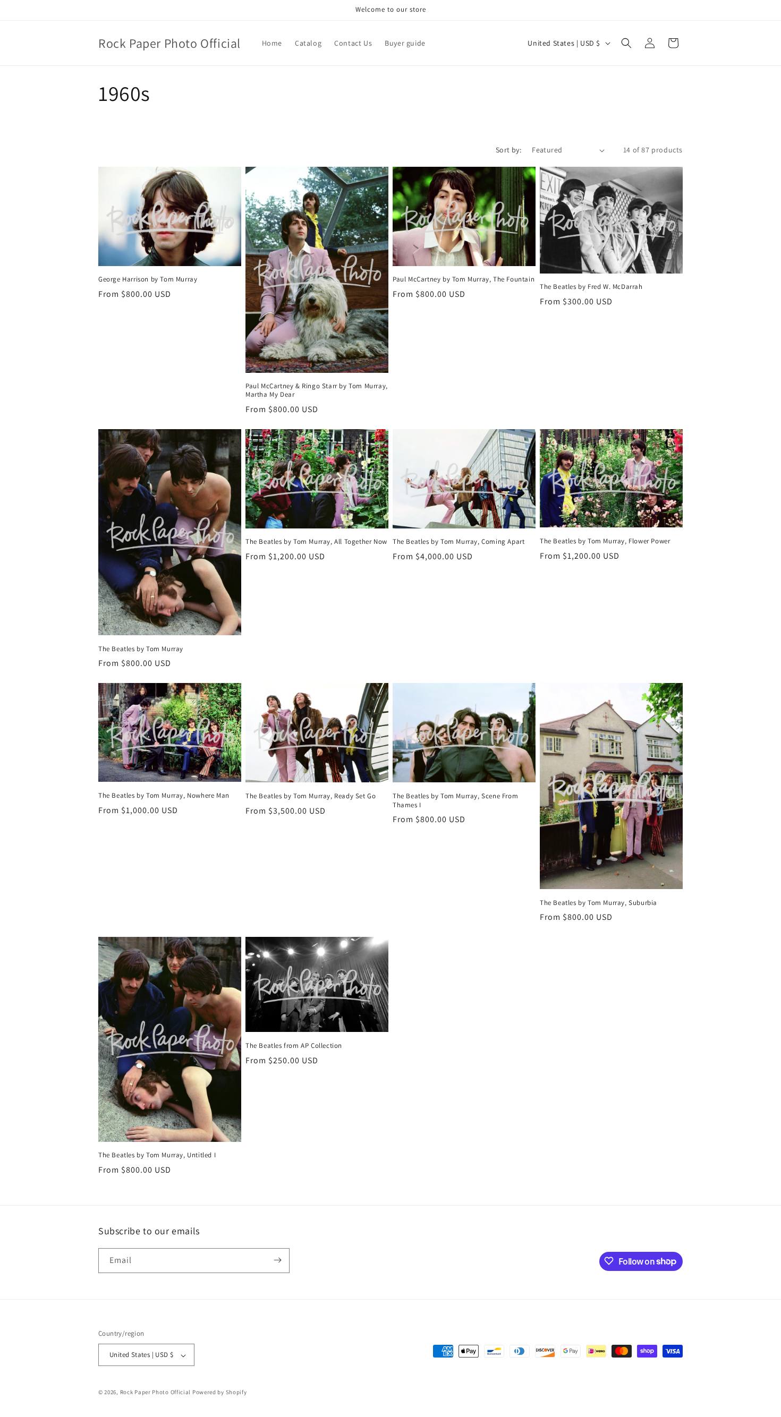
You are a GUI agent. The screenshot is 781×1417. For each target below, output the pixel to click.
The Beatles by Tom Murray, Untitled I (157, 1155)
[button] (626, 43)
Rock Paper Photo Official (156, 1392)
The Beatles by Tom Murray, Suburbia (598, 903)
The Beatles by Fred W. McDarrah (591, 287)
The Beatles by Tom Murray (140, 649)
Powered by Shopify (219, 1392)
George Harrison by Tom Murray (147, 279)
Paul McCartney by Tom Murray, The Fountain (463, 279)
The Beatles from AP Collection (293, 1046)
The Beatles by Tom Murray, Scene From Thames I (455, 800)
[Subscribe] (277, 1260)
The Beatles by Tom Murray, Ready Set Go (310, 796)
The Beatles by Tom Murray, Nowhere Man (164, 795)
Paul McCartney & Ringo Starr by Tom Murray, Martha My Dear (316, 390)
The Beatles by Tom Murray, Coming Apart (458, 541)
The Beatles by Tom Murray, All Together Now (316, 541)
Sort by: (508, 150)
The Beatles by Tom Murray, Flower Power (605, 541)
